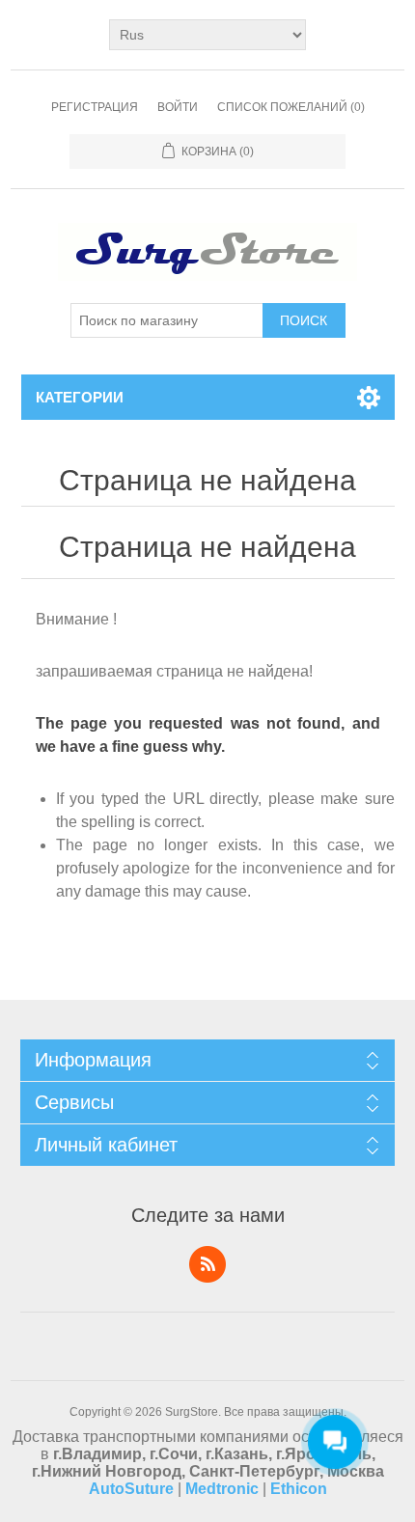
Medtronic (222, 1488)
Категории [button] (80, 397)
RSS (207, 1264)
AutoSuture (131, 1488)
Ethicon (298, 1488)
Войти (177, 107)
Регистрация (94, 107)
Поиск (303, 320)
